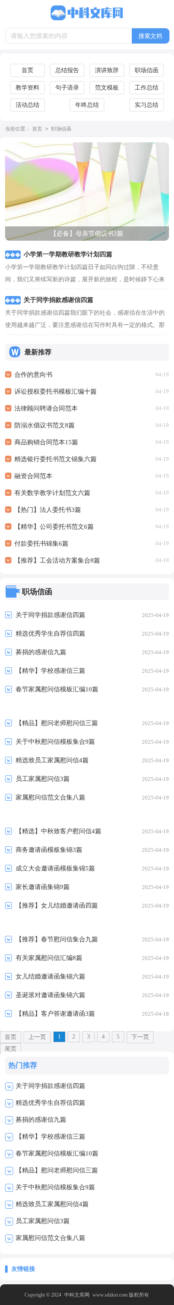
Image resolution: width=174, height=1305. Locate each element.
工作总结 (146, 87)
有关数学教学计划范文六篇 (52, 492)
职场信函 (146, 70)
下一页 (140, 1037)
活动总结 (27, 105)
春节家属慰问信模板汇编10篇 (57, 1153)
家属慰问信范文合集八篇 (50, 1237)
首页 (27, 70)
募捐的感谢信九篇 (41, 1119)
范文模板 (107, 87)
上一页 (37, 1037)
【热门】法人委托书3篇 (47, 509)
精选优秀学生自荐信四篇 (50, 1102)
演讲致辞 (107, 70)
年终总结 (87, 105)
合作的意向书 (33, 374)
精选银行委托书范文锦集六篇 (55, 459)
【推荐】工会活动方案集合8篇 (57, 560)
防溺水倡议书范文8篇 (44, 425)
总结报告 (67, 70)
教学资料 (27, 87)
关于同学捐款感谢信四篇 (50, 1085)
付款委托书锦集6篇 (41, 543)
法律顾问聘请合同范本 (46, 408)
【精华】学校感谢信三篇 (50, 1136)
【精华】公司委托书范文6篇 (54, 526)
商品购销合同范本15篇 (46, 442)
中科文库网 (77, 1295)
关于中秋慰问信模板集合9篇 (55, 1187)
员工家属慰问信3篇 (43, 1221)
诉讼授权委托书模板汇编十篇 (55, 391)
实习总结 (146, 105)
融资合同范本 (33, 476)
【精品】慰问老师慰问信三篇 (57, 1170)
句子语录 (67, 87)
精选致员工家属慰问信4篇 (52, 1204)
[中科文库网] (87, 13)
